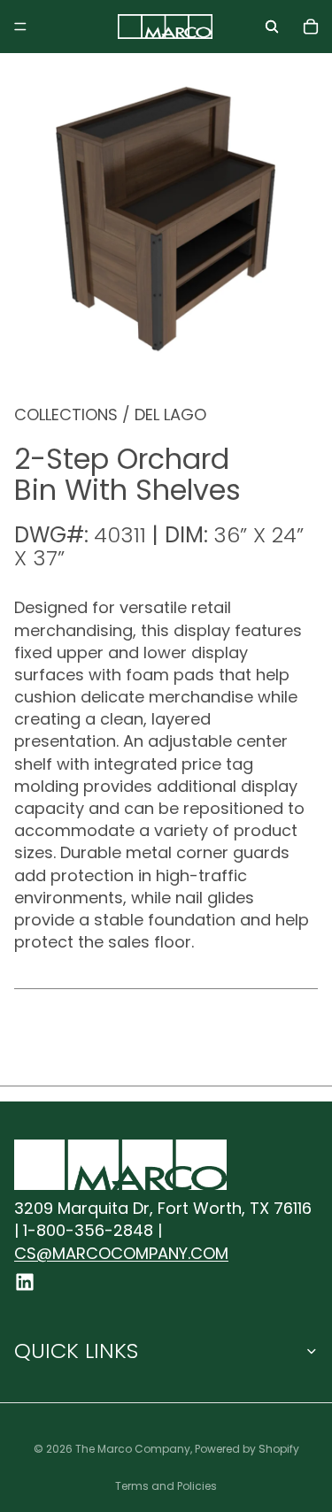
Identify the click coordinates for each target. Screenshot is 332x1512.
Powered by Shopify (247, 1448)
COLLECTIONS (66, 414)
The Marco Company (132, 1448)
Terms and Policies (166, 1485)
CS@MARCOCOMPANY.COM (121, 1253)
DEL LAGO (170, 414)
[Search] (271, 26)
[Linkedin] (24, 1282)
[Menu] (20, 26)
